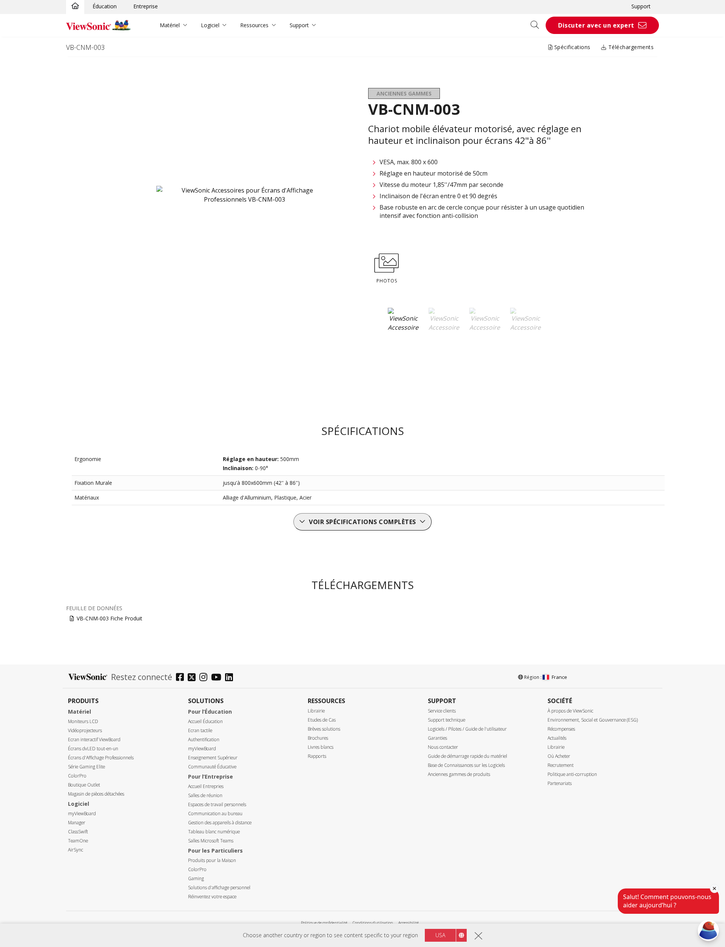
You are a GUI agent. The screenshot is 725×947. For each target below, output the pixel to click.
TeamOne (78, 840)
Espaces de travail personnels (217, 804)
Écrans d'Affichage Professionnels (101, 757)
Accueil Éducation (205, 721)
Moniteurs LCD (83, 721)
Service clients (442, 711)
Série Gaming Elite (86, 766)
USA (440, 935)
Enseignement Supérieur (213, 757)
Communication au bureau (215, 813)
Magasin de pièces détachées (96, 794)
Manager (76, 822)
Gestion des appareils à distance (219, 822)
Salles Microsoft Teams (210, 840)
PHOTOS (386, 281)
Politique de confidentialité (324, 922)
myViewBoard (82, 813)
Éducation (105, 6)
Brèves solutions (324, 729)
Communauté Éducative (212, 766)
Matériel (170, 25)
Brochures (318, 738)
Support (641, 6)
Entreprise (145, 6)
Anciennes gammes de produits (459, 774)
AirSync (75, 850)
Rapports (317, 756)
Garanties (437, 738)
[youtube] (218, 677)
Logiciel (210, 25)
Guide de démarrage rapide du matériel (467, 756)
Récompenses (561, 729)
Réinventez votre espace (212, 896)
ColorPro (77, 776)
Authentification (203, 739)
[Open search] (537, 25)
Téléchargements (630, 47)
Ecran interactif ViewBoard (94, 739)
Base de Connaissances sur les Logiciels (466, 765)
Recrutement (561, 765)
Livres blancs (320, 747)
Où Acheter (559, 756)
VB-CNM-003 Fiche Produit (109, 618)
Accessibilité (408, 922)
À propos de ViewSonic (570, 711)
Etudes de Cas (322, 720)
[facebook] (182, 677)
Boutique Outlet (84, 785)
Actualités (557, 738)
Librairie (316, 711)
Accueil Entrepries (206, 786)
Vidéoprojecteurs (85, 730)
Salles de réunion (205, 795)
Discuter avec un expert (596, 25)
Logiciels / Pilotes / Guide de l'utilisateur (467, 729)
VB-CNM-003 (85, 47)
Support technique (446, 720)
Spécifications (571, 47)
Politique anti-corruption (572, 774)
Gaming (196, 878)
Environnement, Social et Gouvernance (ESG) (593, 720)
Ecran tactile (200, 730)
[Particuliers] (75, 6)
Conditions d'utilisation (373, 922)
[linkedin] (231, 677)
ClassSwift (78, 831)
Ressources (254, 25)
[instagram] (205, 677)
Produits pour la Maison (212, 860)
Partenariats (560, 783)
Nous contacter (443, 747)
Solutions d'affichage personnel (219, 887)
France (559, 677)
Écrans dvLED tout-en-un (93, 748)
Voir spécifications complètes (362, 522)
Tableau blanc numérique (214, 831)
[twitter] (193, 677)
